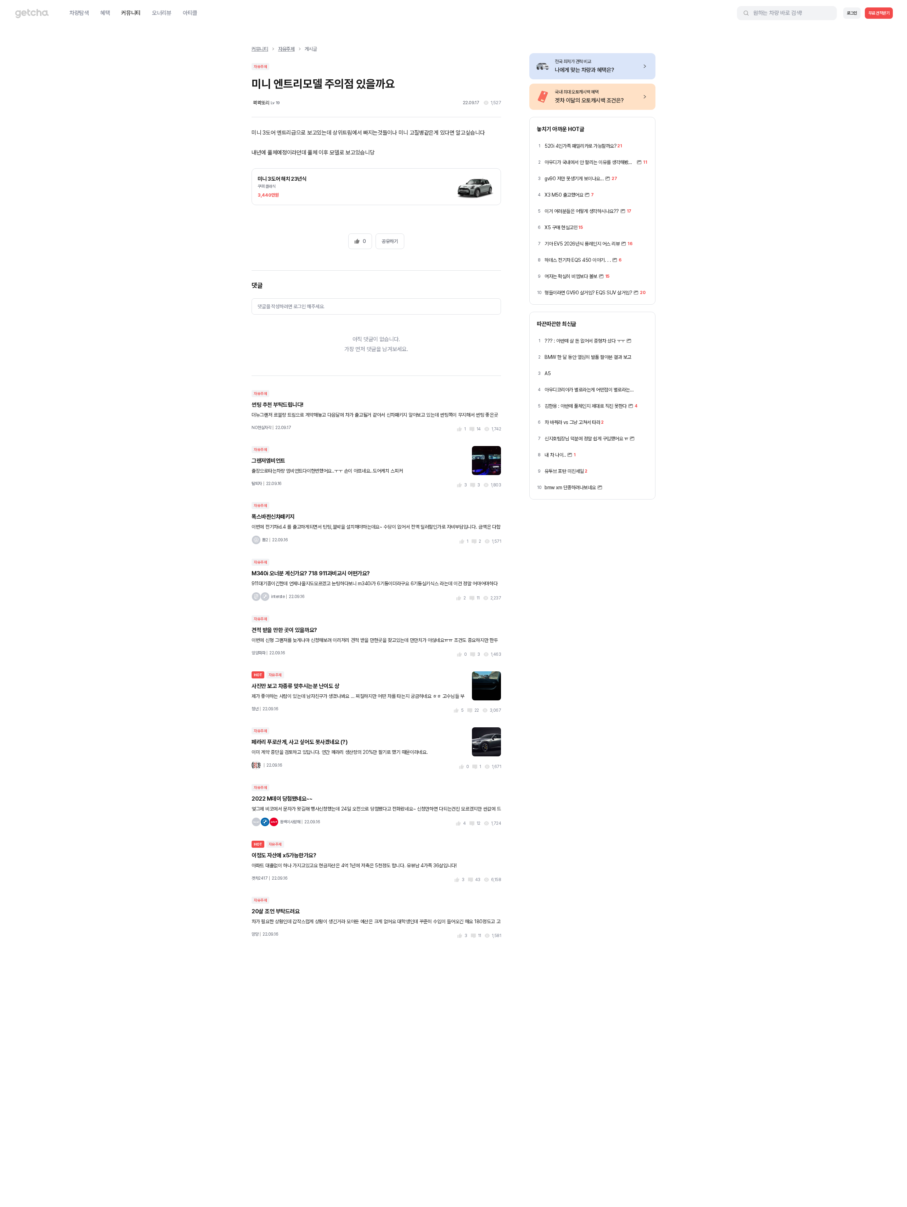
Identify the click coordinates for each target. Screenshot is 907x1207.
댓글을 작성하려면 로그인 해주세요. (291, 306)
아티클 (190, 13)
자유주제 (286, 49)
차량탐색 (79, 13)
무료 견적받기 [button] (879, 13)
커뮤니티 (131, 13)
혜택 (105, 13)
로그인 (852, 13)
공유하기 (390, 241)
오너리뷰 (161, 13)
